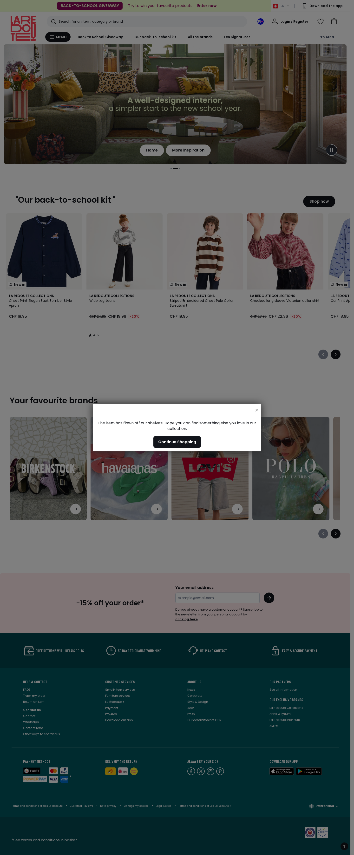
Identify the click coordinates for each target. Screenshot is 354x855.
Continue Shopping (177, 442)
